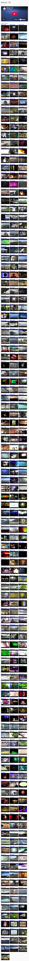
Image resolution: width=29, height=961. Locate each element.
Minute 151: (3, 542)
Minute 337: (3, 32)
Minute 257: (21, 246)
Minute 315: (12, 90)
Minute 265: (3, 230)
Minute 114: (12, 641)
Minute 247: (3, 279)
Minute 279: (12, 189)
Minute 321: (12, 73)
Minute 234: (12, 312)
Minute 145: (3, 558)
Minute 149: (21, 542)
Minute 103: (3, 673)
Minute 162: (12, 509)
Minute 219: (12, 353)
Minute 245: (21, 279)
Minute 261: (12, 238)
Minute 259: (3, 246)
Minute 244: (3, 287)
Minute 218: (21, 353)
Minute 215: (21, 361)
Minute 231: (12, 320)
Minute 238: (3, 304)
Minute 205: (3, 394)
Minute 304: (3, 123)
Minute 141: (12, 567)
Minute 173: (21, 476)
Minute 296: (21, 139)
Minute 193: (3, 427)
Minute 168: (12, 493)
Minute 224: (21, 336)
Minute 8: (21, 928)
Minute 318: (12, 82)
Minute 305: (21, 115)
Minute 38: (21, 846)
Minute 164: (21, 501)
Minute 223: (3, 345)
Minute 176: (21, 468)
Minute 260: (21, 238)
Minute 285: (12, 172)
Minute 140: (21, 567)
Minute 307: (3, 115)
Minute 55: (3, 805)
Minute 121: (3, 624)
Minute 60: (12, 788)
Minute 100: (3, 682)
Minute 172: (3, 484)
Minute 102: (12, 673)
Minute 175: (3, 476)
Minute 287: (21, 164)
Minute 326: (21, 57)
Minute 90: (12, 706)
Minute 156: (12, 525)
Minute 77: (21, 739)
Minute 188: (21, 435)
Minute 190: (3, 435)
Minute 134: (21, 583)
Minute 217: (3, 361)
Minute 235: (3, 312)
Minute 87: (12, 714)
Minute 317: (21, 82)
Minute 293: (21, 147)
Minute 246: (12, 279)
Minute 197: (21, 410)
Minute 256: (3, 254)
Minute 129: (12, 599)
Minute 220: (3, 353)
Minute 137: (21, 575)
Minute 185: (21, 443)
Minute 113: (21, 641)
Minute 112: (3, 649)
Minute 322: (3, 73)
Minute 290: (21, 156)
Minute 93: (12, 698)
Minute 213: (12, 369)
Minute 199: (3, 410)
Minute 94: (3, 698)
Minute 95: (21, 690)
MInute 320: (21, 73)
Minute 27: (12, 879)
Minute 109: (3, 657)
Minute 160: (3, 517)
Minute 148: (3, 550)
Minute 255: (12, 254)
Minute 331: (3, 49)
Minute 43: (3, 838)
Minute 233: (21, 312)
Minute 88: (3, 714)
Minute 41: (21, 838)
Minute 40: (3, 846)
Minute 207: (12, 386)
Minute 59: (21, 788)
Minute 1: (3, 953)
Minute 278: (21, 189)
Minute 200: (21, 402)
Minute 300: (12, 131)
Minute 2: (21, 945)
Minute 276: (12, 197)
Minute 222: (12, 345)
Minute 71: (21, 756)
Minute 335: (21, 32)
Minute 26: (21, 879)
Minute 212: (21, 369)
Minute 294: (12, 147)
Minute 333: (12, 41)
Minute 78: (12, 739)
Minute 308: (21, 106)
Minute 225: (12, 336)
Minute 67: (3, 772)
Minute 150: (12, 542)
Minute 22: (3, 895)
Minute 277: (3, 197)
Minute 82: (3, 731)
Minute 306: (12, 115)
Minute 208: (3, 386)
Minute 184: (3, 452)
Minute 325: (3, 65)
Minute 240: (12, 295)
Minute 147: (12, 550)
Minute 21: (12, 895)
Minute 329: (21, 49)
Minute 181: (3, 460)
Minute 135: (12, 583)
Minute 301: (3, 131)
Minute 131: (21, 591)
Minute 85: (3, 723)
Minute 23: (21, 887)
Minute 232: (3, 320)
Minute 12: (12, 920)
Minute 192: (12, 427)
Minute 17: (21, 903)
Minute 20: (21, 895)
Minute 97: (3, 690)
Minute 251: (21, 263)
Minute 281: (21, 180)
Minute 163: (3, 509)
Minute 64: (3, 780)
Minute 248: (21, 271)
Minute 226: (3, 336)
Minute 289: (3, 164)
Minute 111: (12, 649)
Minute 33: (12, 862)
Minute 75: (12, 747)
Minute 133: (3, 591)
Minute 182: (21, 452)
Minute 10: (3, 928)
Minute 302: (21, 123)
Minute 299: (21, 131)
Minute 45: (12, 830)
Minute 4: (3, 945)
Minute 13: (3, 920)
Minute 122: (21, 616)
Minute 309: (12, 106)
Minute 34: (3, 862)
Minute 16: (3, 912)
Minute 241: (3, 295)
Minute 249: (12, 271)
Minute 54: (12, 805)
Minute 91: (3, 706)
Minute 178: (3, 468)
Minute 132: (12, 591)
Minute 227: (21, 328)
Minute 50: (21, 813)
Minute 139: (3, 575)
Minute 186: (12, 443)
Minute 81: (12, 731)
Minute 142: (3, 567)
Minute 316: (3, 90)
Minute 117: (12, 632)
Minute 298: (3, 139)
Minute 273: (12, 205)
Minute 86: (21, 714)
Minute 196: (3, 419)
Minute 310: (3, 106)
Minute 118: (3, 632)
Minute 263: (21, 230)
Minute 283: (3, 180)
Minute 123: (12, 616)
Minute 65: (21, 772)
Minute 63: (12, 780)
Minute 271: (3, 213)
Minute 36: (12, 854)
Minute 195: (12, 419)
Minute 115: (3, 641)
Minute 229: (3, 328)
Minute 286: (3, 172)
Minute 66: (12, 772)
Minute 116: (21, 632)
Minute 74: (21, 747)
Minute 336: (12, 32)
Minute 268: (3, 221)
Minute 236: (21, 304)
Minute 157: (3, 525)
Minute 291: (12, 156)
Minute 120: (12, 624)
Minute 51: (12, 813)
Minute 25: (3, 887)
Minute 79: (3, 739)
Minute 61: (3, 788)
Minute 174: (12, 476)
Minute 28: (3, 879)
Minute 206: (21, 386)
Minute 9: (12, 928)
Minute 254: (21, 254)
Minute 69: (12, 764)
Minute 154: (3, 534)
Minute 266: (21, 221)
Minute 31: (3, 871)
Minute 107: (21, 657)
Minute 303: (12, 123)
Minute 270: (12, 213)
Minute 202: (3, 402)
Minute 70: (3, 764)
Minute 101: (21, 673)
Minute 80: (21, 731)
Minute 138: (12, 575)
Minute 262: (3, 238)
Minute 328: (3, 57)
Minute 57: (12, 797)
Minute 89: (21, 706)
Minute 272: (21, 205)
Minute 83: (21, 723)
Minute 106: (3, 665)
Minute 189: (12, 435)
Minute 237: (12, 304)
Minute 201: (12, 402)
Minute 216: (12, 361)
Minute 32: (21, 862)
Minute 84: (12, 723)
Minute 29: (21, 871)
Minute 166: (3, 501)
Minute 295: (3, 147)
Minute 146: (21, 550)
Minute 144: (12, 558)
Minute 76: (3, 747)
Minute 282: (12, 180)
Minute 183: (12, 452)
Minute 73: (3, 756)
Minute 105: (12, 665)
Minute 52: (3, 813)
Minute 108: (12, 657)
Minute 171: (12, 484)
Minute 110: (21, 649)
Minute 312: (12, 98)
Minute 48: (12, 821)
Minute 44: (21, 830)
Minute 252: (12, 263)
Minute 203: (21, 394)
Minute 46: (3, 830)
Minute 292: (3, 156)
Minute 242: (21, 287)
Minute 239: (21, 295)
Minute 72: (12, 756)
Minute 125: (21, 608)
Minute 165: (12, 501)
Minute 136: (3, 583)
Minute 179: (21, 460)
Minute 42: (12, 838)
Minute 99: (12, 682)
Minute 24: (12, 887)
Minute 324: (12, 65)
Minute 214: (3, 369)
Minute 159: (12, 517)
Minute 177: (12, 468)
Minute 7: (3, 936)
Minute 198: (12, 410)
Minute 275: (21, 197)
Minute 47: (21, 821)
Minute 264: (12, 230)
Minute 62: (21, 780)
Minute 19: (3, 903)
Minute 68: (21, 764)
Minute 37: (3, 854)
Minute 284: (21, 172)
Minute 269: (21, 213)
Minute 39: (12, 846)
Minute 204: (12, 394)
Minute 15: (12, 912)
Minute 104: (21, 665)
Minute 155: (21, 525)
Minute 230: (21, 320)
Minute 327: (12, 57)
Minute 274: (3, 205)
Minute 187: (3, 443)
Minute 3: (12, 945)
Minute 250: (3, 271)
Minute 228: (12, 328)
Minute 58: (3, 797)
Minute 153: (12, 534)
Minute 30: (12, 871)
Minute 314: (21, 90)
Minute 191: (21, 427)
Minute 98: (21, 682)
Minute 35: (21, 854)
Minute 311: (21, 98)
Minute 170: (21, 484)
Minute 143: (21, 558)
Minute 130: (3, 599)
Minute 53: (21, 805)
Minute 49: (3, 821)
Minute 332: (21, 41)
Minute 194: (21, 419)
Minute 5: (21, 936)
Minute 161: (21, 509)
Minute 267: (12, 221)
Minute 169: (3, 493)
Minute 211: (3, 378)
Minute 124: (3, 616)
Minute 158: (21, 517)
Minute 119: (21, 624)
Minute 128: (21, 599)
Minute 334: (3, 41)
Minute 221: (21, 345)
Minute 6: (12, 936)
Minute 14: (21, 912)
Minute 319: (3, 82)
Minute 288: (12, 164)
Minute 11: (21, 920)
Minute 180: (12, 460)
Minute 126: (12, 608)
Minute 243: (12, 287)
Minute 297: (12, 139)
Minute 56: (21, 797)
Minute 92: (21, 698)
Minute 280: (3, 189)
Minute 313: (3, 98)
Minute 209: (21, 378)
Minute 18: (12, 903)
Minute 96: (12, 690)
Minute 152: (21, 534)
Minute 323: (21, 65)
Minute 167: (21, 493)
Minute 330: (12, 49)
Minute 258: (12, 246)
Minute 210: (12, 378)
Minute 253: (3, 263)
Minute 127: (3, 608)
